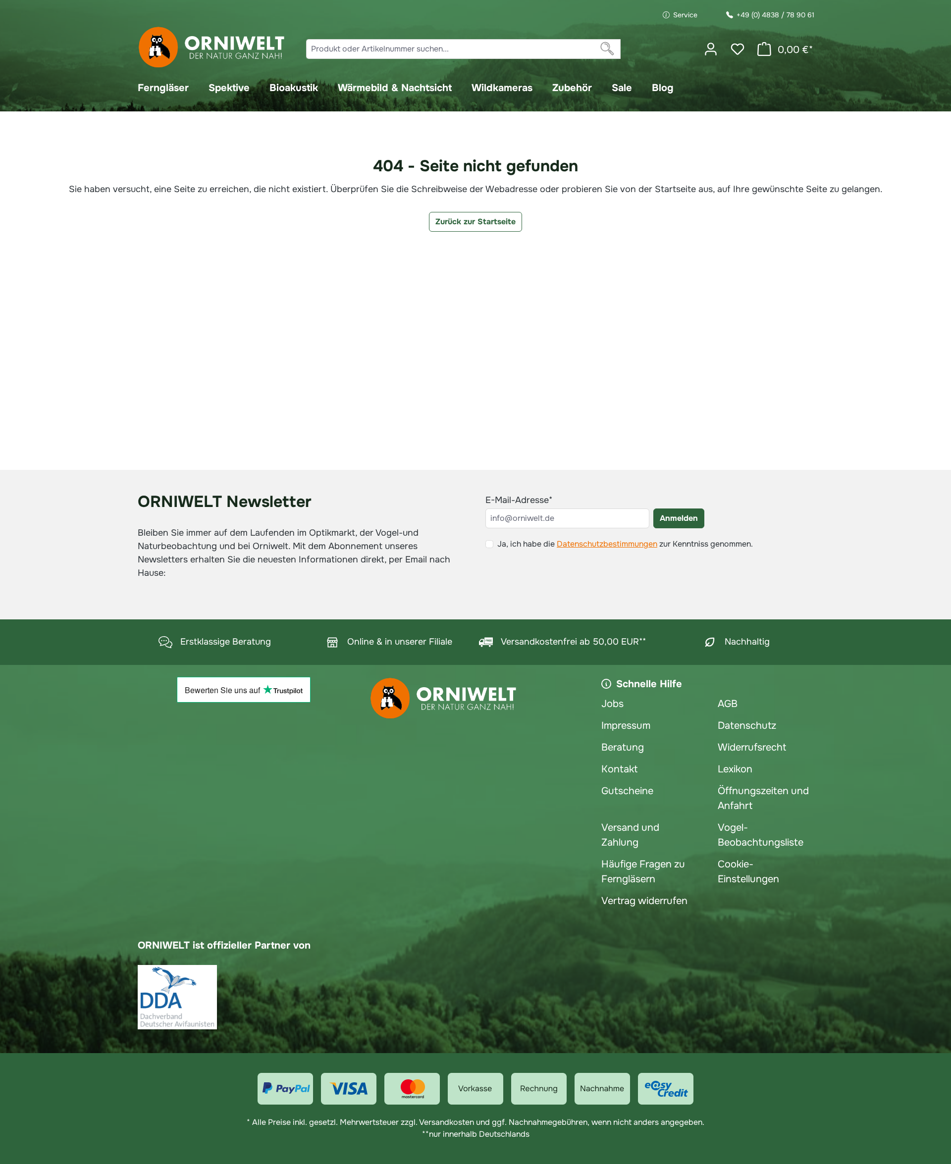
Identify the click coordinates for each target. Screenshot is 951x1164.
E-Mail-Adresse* (518, 500)
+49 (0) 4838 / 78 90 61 (775, 14)
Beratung (622, 747)
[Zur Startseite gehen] (212, 47)
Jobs (612, 704)
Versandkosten (446, 1122)
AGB (728, 704)
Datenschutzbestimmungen (607, 544)
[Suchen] (607, 49)
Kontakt (619, 769)
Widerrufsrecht (752, 747)
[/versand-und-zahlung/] (285, 1089)
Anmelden (679, 518)
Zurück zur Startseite (475, 221)
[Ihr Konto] (710, 49)
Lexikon (735, 769)
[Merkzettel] (737, 49)
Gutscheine (627, 791)
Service (685, 14)
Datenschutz (747, 725)
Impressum (625, 725)
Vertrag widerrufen (644, 901)
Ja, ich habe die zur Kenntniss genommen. (625, 544)
